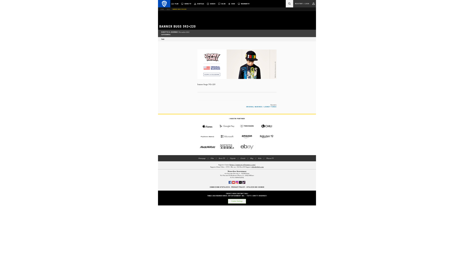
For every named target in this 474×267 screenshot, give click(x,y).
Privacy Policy (238, 187)
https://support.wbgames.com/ (243, 165)
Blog (223, 4)
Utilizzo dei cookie (255, 187)
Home (162, 9)
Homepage (202, 158)
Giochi (212, 4)
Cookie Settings (237, 201)
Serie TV (187, 4)
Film (176, 4)
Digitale (200, 4)
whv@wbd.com (257, 167)
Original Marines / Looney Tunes (261, 107)
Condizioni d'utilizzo (220, 187)
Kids (233, 4)
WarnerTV (245, 4)
